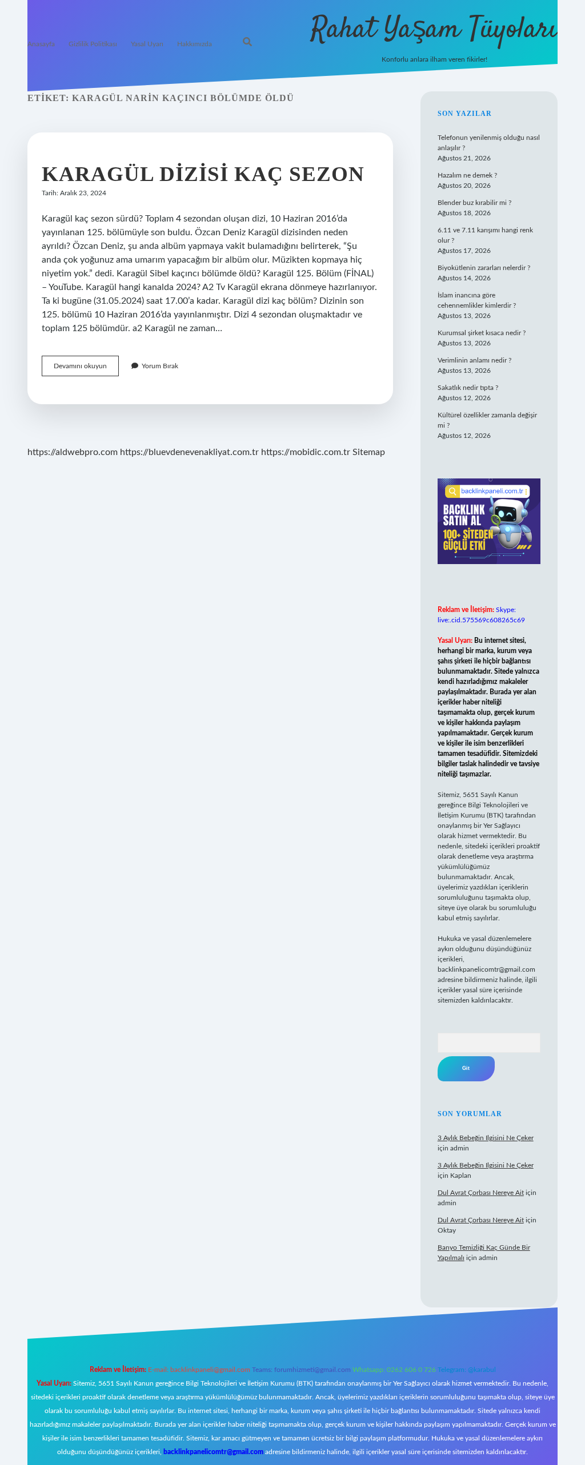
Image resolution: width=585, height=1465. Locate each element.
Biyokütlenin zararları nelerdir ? (484, 267)
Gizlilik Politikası (93, 44)
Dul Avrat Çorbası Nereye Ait (481, 1192)
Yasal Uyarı (147, 44)
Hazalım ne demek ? (467, 175)
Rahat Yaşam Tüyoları (434, 30)
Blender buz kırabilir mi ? (474, 202)
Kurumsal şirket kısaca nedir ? (482, 332)
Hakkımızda (194, 44)
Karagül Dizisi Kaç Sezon (203, 174)
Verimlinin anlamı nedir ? (474, 360)
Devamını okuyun (86, 369)
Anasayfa (41, 44)
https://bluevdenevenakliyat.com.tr (189, 452)
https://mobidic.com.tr (305, 452)
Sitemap (368, 452)
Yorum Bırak (160, 366)
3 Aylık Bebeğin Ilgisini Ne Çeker (486, 1137)
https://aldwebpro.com (72, 452)
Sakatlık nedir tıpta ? (468, 387)
